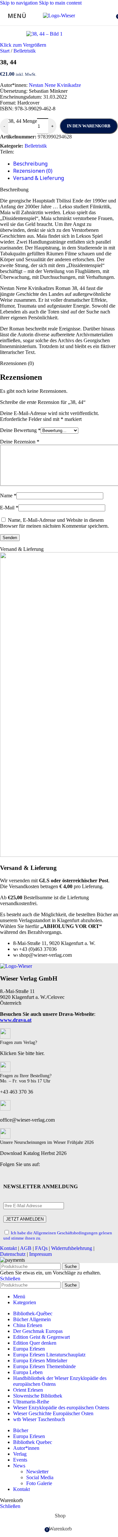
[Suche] (111, 15)
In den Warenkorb (88, 125)
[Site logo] (59, 15)
